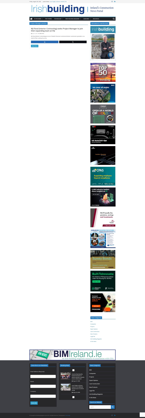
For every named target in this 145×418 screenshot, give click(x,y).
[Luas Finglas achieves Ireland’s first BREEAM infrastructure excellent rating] (66, 375)
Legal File (92, 336)
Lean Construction (94, 331)
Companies (93, 324)
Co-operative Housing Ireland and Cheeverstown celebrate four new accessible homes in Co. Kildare (78, 388)
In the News (37, 18)
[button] (42, 19)
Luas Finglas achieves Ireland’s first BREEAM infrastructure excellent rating (78, 376)
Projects (92, 326)
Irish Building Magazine (72, 18)
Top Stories (48, 18)
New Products (93, 334)
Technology (57, 18)
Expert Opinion (94, 329)
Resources (96, 18)
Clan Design (67, 415)
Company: (33, 391)
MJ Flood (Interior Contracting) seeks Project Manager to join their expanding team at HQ (57, 29)
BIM (91, 321)
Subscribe (86, 18)
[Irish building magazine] (72, 8)
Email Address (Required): (37, 371)
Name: (32, 381)
